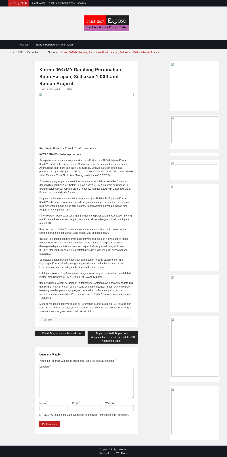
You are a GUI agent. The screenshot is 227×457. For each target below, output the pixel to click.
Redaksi (23, 44)
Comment (44, 367)
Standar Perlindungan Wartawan (54, 44)
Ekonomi (48, 319)
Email (75, 403)
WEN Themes (122, 453)
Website (109, 403)
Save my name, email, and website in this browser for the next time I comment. (86, 415)
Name (42, 403)
